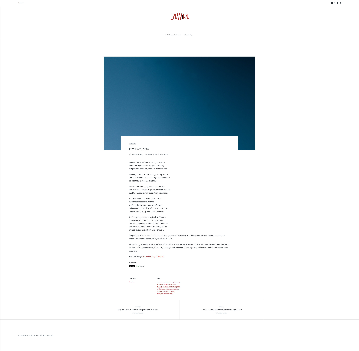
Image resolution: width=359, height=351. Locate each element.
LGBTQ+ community (169, 287)
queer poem (161, 291)
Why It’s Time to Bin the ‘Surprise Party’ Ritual (137, 309)
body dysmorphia (170, 282)
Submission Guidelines (173, 35)
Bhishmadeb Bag (137, 154)
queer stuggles (169, 291)
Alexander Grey (149, 256)
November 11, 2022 (151, 154)
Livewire (133, 143)
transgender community (164, 294)
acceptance (160, 282)
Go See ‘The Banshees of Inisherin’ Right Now (221, 309)
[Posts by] (130, 155)
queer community (172, 289)
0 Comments (164, 154)
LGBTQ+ (159, 287)
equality (166, 284)
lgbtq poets (172, 284)
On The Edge (188, 35)
